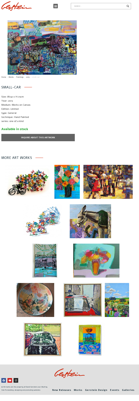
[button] (55, 6)
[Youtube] (9, 380)
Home (3, 77)
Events (114, 390)
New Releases (61, 390)
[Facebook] (3, 380)
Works (11, 77)
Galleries (128, 390)
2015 (28, 77)
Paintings (20, 77)
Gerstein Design (96, 390)
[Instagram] (16, 380)
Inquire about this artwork (38, 137)
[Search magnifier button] (128, 6)
